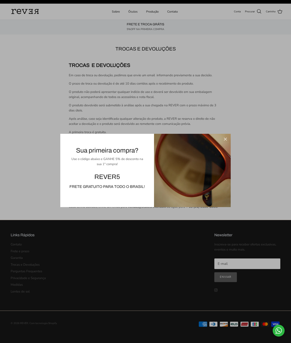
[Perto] (225, 139)
